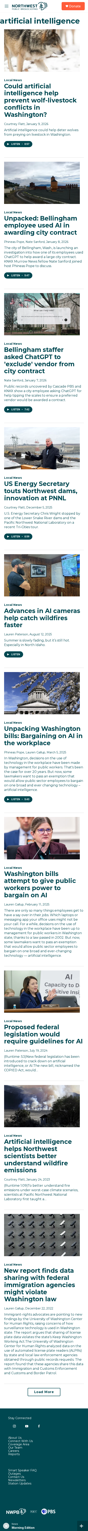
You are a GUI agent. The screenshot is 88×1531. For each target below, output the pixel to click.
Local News (13, 80)
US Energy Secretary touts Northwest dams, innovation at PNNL (40, 491)
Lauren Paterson (16, 634)
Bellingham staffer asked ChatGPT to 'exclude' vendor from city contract (39, 360)
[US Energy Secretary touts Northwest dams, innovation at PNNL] (42, 448)
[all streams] (82, 1526)
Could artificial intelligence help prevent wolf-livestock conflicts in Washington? (40, 100)
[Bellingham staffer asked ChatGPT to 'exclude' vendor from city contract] (42, 314)
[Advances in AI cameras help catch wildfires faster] (42, 575)
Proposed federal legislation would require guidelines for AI (43, 1034)
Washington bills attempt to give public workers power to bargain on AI (40, 884)
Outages (14, 1473)
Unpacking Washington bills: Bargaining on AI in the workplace (43, 736)
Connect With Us (20, 1441)
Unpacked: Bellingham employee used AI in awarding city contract (40, 226)
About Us (14, 1438)
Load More (44, 1392)
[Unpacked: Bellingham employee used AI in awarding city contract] (42, 183)
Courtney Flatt (14, 124)
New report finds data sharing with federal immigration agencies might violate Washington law (39, 1285)
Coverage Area (18, 1444)
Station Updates (19, 1483)
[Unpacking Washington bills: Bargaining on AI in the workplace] (42, 693)
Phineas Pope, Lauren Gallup (24, 752)
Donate (75, 6)
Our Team (15, 1447)
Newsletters (17, 1480)
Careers (13, 1451)
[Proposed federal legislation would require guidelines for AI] (42, 991)
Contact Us (16, 1477)
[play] (6, 1526)
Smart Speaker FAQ (22, 1470)
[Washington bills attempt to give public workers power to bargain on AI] (42, 838)
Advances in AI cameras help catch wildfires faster (42, 618)
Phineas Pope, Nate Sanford (24, 242)
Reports (14, 1454)
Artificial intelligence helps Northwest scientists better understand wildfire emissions (38, 1156)
